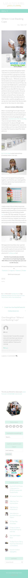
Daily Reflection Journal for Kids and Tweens (15, 515)
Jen (4, 293)
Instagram (11, 270)
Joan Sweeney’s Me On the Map (17, 119)
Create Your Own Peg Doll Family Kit (14, 307)
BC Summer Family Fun (16, 496)
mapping (9, 295)
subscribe (8, 454)
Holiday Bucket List (13, 311)
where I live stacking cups (15, 297)
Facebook (4, 270)
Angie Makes (19, 572)
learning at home (15, 293)
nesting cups (11, 253)
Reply (6, 348)
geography (3, 295)
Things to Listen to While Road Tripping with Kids (15, 529)
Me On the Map (5, 153)
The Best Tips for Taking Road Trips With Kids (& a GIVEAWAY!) (16, 543)
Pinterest (18, 270)
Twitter (24, 270)
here (2, 214)
